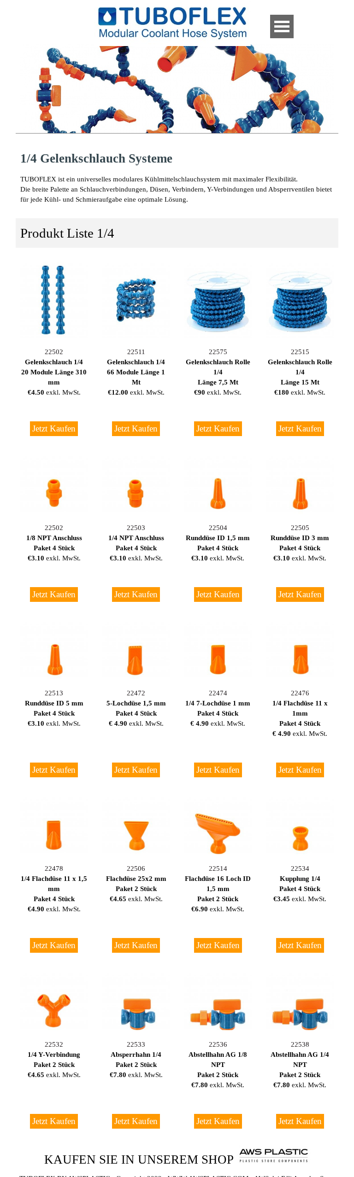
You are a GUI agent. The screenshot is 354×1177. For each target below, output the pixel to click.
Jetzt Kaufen (54, 428)
